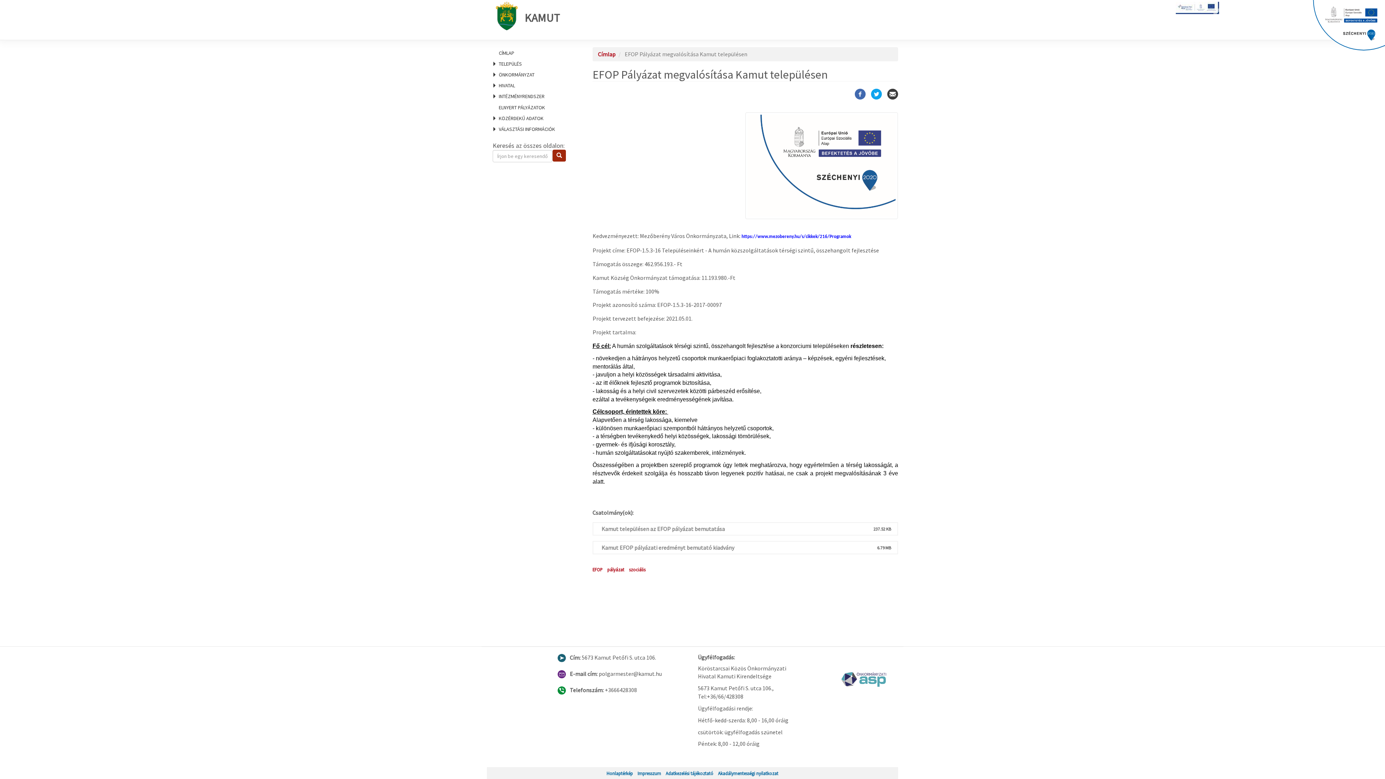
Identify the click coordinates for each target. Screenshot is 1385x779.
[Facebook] (860, 94)
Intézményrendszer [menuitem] (522, 96)
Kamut (542, 17)
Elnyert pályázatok (522, 107)
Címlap (506, 53)
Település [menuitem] (510, 64)
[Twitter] (876, 94)
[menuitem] (534, 53)
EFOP (598, 569)
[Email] (892, 94)
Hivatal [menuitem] (507, 85)
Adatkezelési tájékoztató (689, 773)
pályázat (615, 569)
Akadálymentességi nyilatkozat (748, 773)
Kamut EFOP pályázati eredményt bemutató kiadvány (668, 547)
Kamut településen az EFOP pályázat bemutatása (663, 528)
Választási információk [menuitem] (527, 129)
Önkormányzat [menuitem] (517, 74)
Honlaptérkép (620, 773)
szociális (637, 569)
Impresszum (649, 773)
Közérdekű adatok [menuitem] (521, 118)
